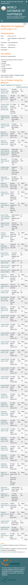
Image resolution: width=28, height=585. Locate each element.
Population (9, 85)
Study (2, 85)
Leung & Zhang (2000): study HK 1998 (5, 505)
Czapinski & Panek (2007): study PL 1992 (4, 404)
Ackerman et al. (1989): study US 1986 (5, 286)
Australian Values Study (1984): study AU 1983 (5, 298)
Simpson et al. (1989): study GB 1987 (5, 193)
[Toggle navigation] (2, 20)
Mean (18, 85)
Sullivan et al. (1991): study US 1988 (5, 205)
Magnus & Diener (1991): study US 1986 (5, 224)
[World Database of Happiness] (3, 12)
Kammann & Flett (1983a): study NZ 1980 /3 (5, 125)
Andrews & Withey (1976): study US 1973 (4, 142)
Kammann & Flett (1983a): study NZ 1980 (5, 117)
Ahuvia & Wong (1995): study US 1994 (5, 254)
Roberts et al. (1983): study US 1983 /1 (5, 495)
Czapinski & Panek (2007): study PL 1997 (4, 448)
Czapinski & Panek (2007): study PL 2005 (4, 456)
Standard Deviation (21, 87)
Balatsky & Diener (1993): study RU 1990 (4, 185)
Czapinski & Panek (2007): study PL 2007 (4, 465)
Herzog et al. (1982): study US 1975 (5, 178)
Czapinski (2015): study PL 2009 (5, 514)
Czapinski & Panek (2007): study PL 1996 (4, 439)
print (26, 24)
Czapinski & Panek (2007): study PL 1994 (4, 422)
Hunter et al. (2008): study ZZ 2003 (5, 474)
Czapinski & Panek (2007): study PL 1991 (4, 395)
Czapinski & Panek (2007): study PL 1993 (4, 413)
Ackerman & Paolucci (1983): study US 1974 (5, 91)
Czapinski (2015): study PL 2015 (5, 535)
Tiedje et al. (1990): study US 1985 (5, 276)
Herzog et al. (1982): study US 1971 (5, 161)
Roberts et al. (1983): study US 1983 (5, 489)
